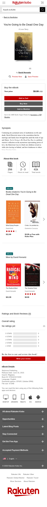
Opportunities (8, 419)
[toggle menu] (4, 2)
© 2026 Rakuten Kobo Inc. (12, 466)
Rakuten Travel (32, 478)
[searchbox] (23, 9)
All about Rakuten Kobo (13, 411)
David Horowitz (24, 72)
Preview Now (17, 77)
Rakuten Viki (16, 474)
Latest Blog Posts (10, 426)
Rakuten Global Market (15, 478)
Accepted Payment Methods (15, 450)
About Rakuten (29, 481)
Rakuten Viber (28, 474)
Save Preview (33, 77)
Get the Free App (10, 441)
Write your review (23, 359)
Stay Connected (9, 434)
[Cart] (42, 2)
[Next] (44, 219)
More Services (15, 481)
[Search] (42, 9)
